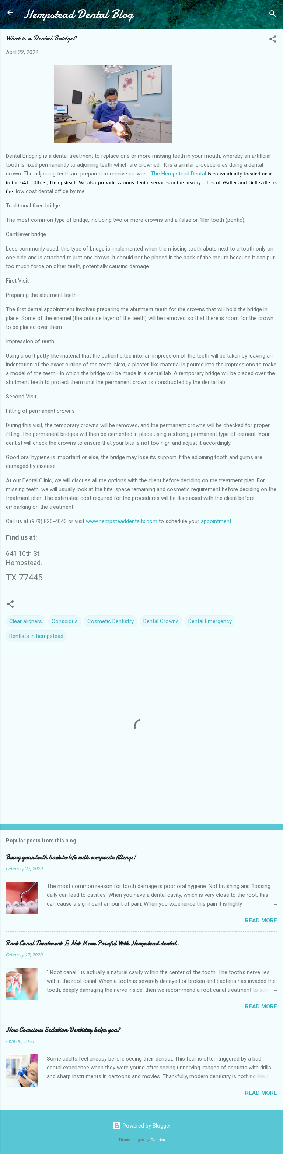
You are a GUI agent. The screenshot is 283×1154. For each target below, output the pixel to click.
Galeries (157, 1139)
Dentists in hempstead (36, 636)
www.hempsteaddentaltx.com (121, 521)
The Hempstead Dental (178, 173)
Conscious (65, 621)
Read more (261, 920)
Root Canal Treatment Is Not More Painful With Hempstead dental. (92, 943)
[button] (272, 40)
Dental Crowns (161, 621)
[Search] (272, 15)
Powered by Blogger (146, 1125)
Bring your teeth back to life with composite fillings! (71, 857)
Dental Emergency (210, 621)
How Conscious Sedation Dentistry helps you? (63, 1029)
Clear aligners (25, 621)
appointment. (217, 521)
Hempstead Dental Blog (78, 14)
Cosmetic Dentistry (110, 621)
